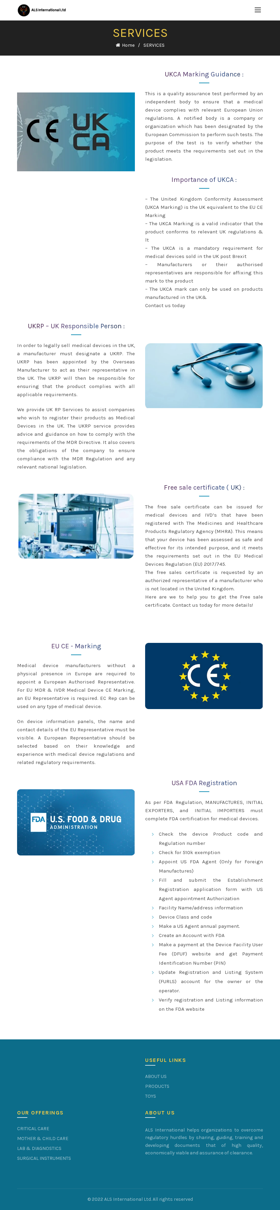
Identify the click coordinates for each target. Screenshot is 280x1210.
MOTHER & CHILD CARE (42, 1138)
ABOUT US (156, 1076)
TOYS (150, 1096)
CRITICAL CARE (33, 1129)
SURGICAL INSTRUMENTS (44, 1158)
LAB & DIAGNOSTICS (39, 1148)
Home (128, 45)
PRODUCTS (157, 1086)
